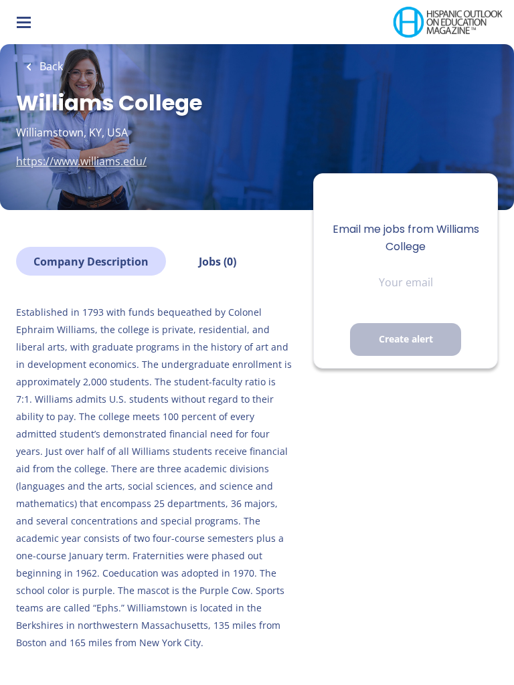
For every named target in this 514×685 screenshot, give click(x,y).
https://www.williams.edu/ (81, 161)
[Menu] (24, 22)
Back (50, 66)
